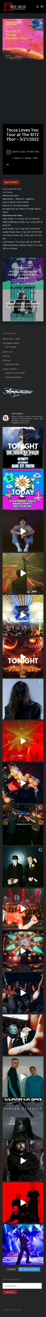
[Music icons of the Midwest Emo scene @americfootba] (23, 1202)
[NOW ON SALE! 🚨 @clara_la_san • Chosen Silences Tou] (23, 699)
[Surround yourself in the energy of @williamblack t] (23, 573)
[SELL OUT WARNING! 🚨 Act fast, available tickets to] (23, 825)
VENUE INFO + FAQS (11, 339)
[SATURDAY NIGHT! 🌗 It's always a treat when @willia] (23, 951)
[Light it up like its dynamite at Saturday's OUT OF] (23, 783)
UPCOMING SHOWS (11, 343)
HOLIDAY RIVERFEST (13, 377)
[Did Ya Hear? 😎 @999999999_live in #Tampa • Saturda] (23, 1076)
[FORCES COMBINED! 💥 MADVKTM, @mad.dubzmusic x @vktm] (23, 867)
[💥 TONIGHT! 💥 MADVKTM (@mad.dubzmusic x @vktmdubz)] (23, 657)
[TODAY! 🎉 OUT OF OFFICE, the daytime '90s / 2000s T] (23, 489)
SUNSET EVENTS (10, 369)
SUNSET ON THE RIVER (15, 373)
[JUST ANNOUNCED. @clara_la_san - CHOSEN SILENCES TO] (23, 1118)
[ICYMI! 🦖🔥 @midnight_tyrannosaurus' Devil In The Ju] (23, 1160)
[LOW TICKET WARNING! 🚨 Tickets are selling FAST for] (23, 1034)
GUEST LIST (8, 352)
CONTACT (7, 360)
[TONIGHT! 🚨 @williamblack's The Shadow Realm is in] (23, 447)
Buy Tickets (11, 182)
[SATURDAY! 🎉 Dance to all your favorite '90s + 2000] (23, 992)
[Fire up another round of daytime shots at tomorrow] (23, 615)
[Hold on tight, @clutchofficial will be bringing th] (23, 1244)
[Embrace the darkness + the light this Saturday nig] (23, 741)
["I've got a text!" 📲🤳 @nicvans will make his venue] (23, 909)
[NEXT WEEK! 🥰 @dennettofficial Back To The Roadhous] (23, 531)
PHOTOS (6, 356)
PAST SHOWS (10, 347)
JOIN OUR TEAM (12, 364)
